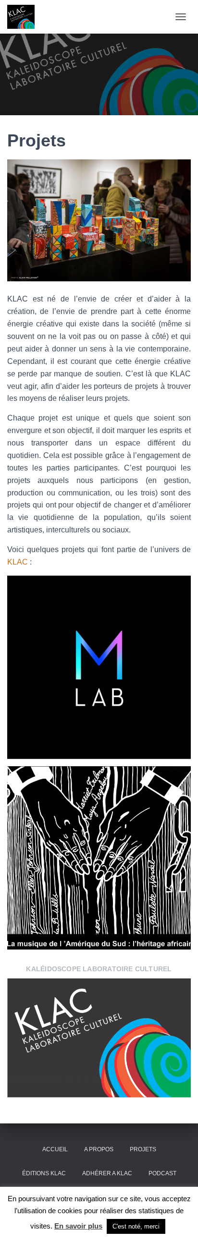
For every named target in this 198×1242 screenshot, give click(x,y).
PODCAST (162, 1173)
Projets (143, 1149)
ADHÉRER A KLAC (107, 1173)
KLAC (17, 562)
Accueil (55, 1149)
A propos (98, 1149)
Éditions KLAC (44, 1173)
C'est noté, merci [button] (136, 1226)
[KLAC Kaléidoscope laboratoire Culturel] (24, 17)
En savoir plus (78, 1226)
